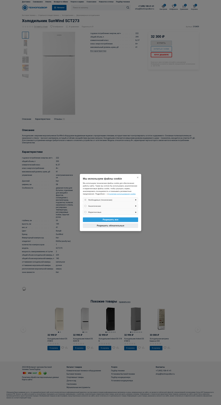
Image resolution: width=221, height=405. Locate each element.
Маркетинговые (94, 212)
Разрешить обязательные (110, 225)
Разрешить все (110, 219)
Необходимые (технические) (100, 200)
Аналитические (94, 206)
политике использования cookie (122, 194)
